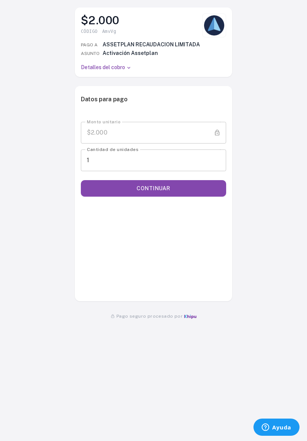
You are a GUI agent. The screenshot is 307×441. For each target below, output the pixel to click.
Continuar (153, 188)
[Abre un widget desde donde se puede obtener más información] (276, 428)
